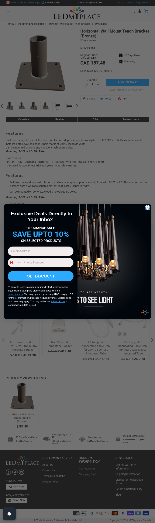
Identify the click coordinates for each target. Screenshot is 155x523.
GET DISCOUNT (40, 276)
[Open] (9, 513)
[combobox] (15, 262)
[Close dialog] (147, 208)
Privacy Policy (58, 301)
